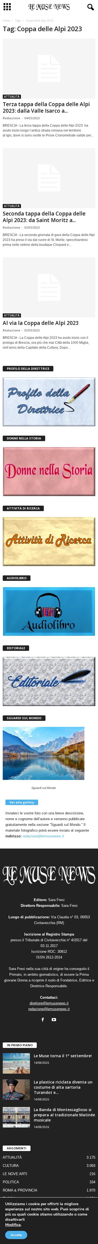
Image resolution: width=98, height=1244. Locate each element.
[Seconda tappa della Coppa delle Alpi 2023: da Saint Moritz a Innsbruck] (49, 178)
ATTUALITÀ (12, 96)
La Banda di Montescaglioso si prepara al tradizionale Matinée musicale (64, 1115)
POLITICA (11, 1182)
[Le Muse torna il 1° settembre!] (16, 1063)
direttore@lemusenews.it (49, 1003)
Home (6, 20)
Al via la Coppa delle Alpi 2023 (41, 323)
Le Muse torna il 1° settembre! (63, 1055)
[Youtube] (55, 1020)
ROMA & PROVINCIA (20, 1190)
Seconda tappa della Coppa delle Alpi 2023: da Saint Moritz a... (44, 217)
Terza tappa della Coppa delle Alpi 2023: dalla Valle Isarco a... (46, 107)
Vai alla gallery (22, 802)
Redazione (11, 118)
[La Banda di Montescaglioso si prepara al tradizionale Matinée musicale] (16, 1117)
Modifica (13, 1224)
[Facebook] (44, 1020)
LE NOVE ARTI (15, 1174)
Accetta (16, 1235)
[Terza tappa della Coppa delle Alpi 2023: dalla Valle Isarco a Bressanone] (49, 69)
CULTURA (11, 1166)
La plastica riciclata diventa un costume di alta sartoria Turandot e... (63, 1087)
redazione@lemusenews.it (43, 836)
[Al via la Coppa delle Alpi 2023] (49, 287)
